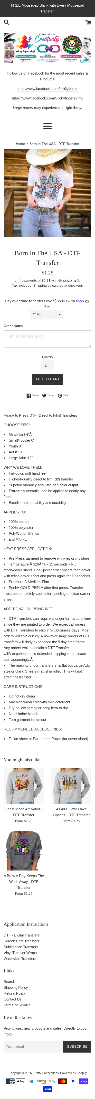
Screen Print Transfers (21, 941)
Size (47, 306)
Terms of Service (17, 1005)
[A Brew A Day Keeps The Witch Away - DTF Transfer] (24, 850)
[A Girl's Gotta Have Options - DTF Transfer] (71, 786)
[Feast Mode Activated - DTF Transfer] (24, 786)
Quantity (47, 357)
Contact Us (13, 999)
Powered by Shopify (73, 1073)
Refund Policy (15, 993)
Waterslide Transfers (20, 959)
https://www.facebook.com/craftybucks (47, 89)
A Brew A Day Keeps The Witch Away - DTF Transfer (24, 882)
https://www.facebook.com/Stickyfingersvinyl (47, 98)
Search (9, 981)
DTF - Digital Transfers (22, 935)
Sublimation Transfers (21, 947)
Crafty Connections (46, 1073)
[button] (47, 280)
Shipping (40, 285)
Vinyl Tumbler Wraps (20, 953)
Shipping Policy (16, 987)
